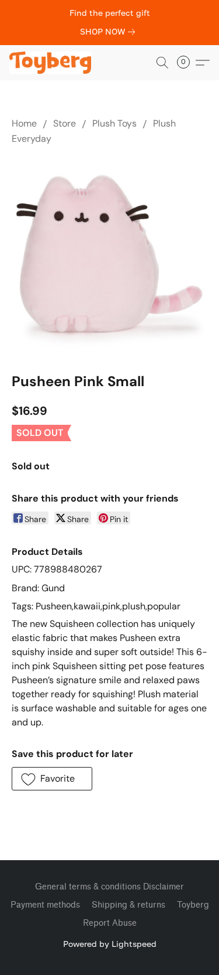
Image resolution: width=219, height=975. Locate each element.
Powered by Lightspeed (110, 944)
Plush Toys (114, 123)
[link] (110, 32)
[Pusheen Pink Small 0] (109, 256)
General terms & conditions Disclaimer (109, 887)
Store (64, 123)
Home (24, 123)
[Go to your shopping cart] (187, 63)
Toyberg (193, 905)
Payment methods (45, 905)
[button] (52, 62)
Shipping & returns (128, 905)
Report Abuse (110, 923)
